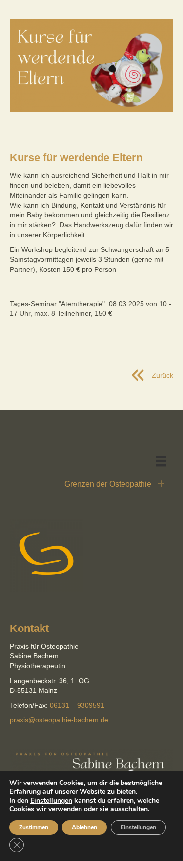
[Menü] (161, 461)
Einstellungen (51, 800)
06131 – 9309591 (77, 705)
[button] (91, 484)
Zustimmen (33, 827)
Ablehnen (84, 827)
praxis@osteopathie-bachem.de (59, 720)
